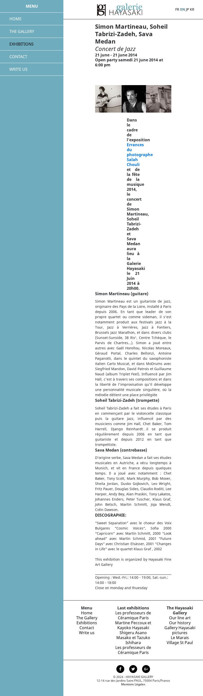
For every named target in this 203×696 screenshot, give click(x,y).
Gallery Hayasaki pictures (179, 630)
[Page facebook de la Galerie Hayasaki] (120, 669)
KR (192, 9)
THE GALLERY (21, 31)
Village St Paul (180, 642)
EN (182, 9)
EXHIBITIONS (21, 44)
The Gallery (86, 618)
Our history (180, 622)
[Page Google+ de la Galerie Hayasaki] (146, 669)
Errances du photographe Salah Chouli (140, 154)
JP (187, 9)
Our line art (180, 618)
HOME (15, 19)
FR (177, 9)
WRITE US (18, 69)
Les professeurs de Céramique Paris (133, 615)
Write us (87, 632)
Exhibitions (86, 622)
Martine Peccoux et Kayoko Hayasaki (133, 625)
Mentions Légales (133, 684)
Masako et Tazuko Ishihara (133, 640)
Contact (86, 627)
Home (86, 613)
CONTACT (18, 56)
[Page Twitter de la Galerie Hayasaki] (133, 669)
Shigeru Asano (133, 632)
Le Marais (180, 637)
